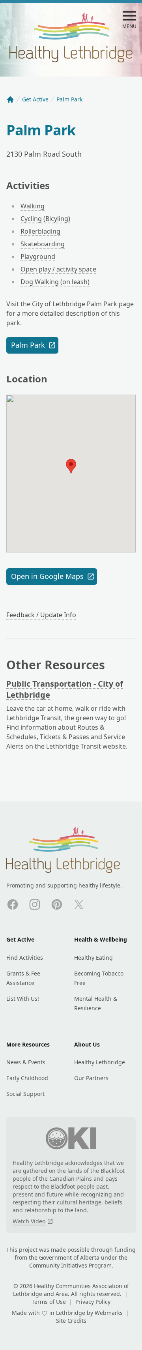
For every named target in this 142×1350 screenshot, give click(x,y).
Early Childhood (27, 1078)
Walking (33, 206)
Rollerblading (40, 231)
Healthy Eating (93, 957)
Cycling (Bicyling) (45, 218)
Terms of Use (49, 1301)
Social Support (25, 1093)
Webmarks (109, 1312)
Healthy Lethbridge (99, 1062)
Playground (38, 256)
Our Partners (91, 1078)
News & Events (25, 1062)
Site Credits (71, 1320)
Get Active (35, 99)
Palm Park (28, 345)
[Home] (10, 99)
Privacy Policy (92, 1301)
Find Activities (24, 957)
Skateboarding (43, 244)
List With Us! (22, 998)
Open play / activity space (58, 269)
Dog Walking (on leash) (55, 281)
